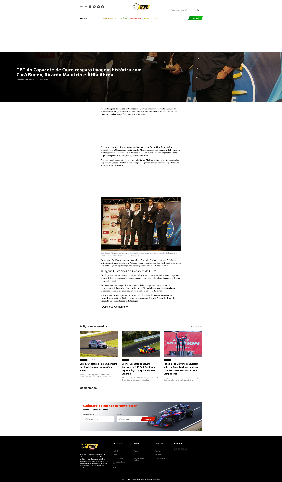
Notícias (123, 18)
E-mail (119, 414)
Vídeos (155, 18)
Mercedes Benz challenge (119, 463)
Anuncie (158, 455)
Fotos (146, 18)
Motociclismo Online (139, 459)
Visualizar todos (195, 326)
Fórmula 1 (117, 455)
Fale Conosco (160, 458)
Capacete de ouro (109, 18)
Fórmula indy (118, 458)
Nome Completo (88, 414)
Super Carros (135, 18)
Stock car (116, 467)
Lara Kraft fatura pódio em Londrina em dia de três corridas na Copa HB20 (98, 367)
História (20, 65)
